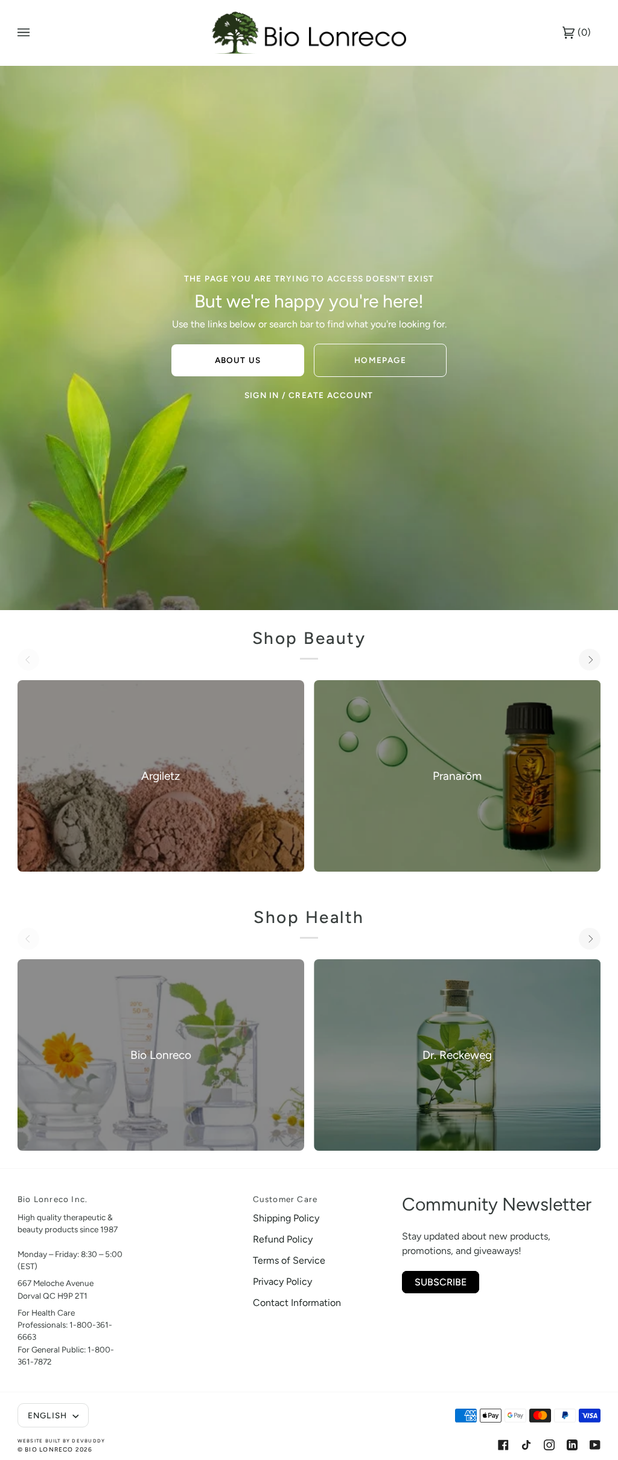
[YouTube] (595, 1444)
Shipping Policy (286, 1218)
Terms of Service (289, 1260)
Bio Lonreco (49, 1449)
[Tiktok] (526, 1444)
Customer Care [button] (285, 1199)
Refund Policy (283, 1239)
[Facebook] (503, 1444)
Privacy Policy (282, 1281)
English (49, 1415)
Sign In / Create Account (308, 395)
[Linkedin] (572, 1444)
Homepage (380, 360)
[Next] (589, 660)
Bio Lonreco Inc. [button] (53, 1199)
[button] (189, 1196)
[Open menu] (36, 32)
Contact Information (297, 1302)
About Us (238, 360)
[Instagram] (549, 1444)
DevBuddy (88, 1441)
